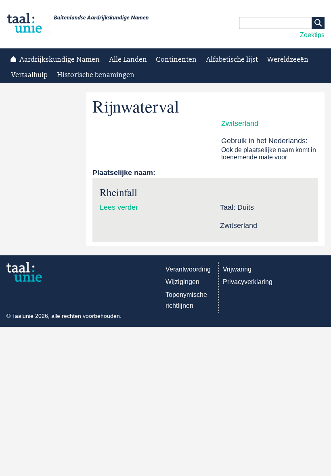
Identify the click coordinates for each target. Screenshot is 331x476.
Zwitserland (239, 123)
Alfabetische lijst (232, 59)
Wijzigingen (182, 281)
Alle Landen (128, 59)
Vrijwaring (237, 269)
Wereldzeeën (287, 59)
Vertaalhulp (29, 75)
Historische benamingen (95, 75)
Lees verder (119, 207)
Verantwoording (188, 269)
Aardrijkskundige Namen (59, 59)
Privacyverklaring (247, 281)
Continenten (176, 59)
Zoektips (312, 34)
